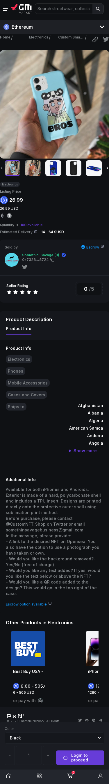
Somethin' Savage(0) (40, 255)
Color (9, 728)
